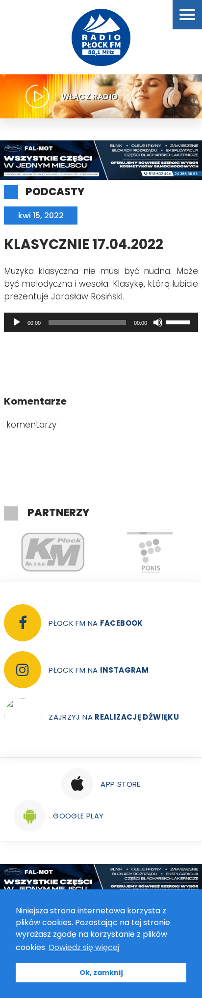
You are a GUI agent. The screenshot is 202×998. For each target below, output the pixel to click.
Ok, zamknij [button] (101, 972)
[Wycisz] (158, 322)
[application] (101, 322)
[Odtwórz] (17, 322)
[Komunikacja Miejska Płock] (52, 552)
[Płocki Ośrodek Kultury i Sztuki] (149, 552)
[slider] (179, 321)
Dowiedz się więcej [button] (84, 947)
